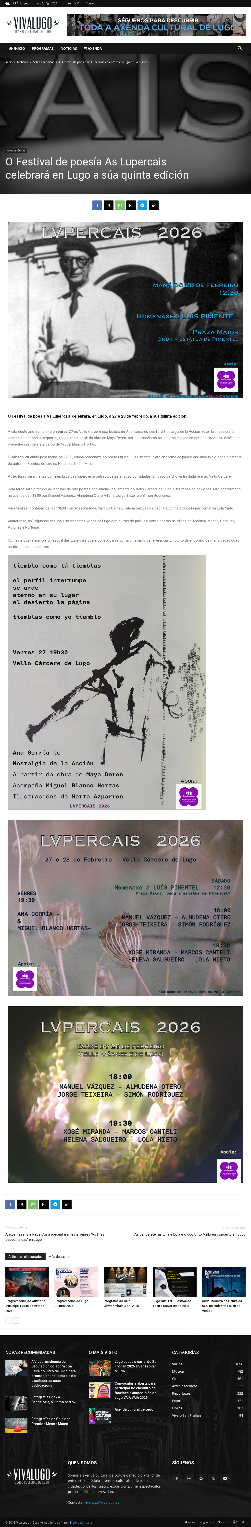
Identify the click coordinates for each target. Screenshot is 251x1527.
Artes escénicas (43, 62)
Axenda (94, 48)
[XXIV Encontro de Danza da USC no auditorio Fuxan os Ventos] (224, 1282)
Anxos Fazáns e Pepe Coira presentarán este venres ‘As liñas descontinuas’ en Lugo (54, 1237)
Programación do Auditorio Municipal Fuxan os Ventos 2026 (25, 1306)
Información (73, 3)
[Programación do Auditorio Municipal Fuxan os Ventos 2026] (27, 1282)
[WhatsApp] (120, 205)
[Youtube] (225, 1478)
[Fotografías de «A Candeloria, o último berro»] (16, 1403)
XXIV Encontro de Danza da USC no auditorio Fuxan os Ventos (222, 1306)
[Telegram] (142, 205)
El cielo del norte (81, 1522)
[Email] (131, 205)
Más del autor (59, 1257)
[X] (108, 205)
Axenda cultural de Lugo (134, 1409)
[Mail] (201, 1478)
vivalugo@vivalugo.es (101, 1502)
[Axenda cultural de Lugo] (100, 1416)
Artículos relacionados (25, 1257)
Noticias (69, 48)
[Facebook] (97, 205)
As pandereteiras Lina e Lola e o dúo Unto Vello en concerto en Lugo (190, 1234)
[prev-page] (8, 1320)
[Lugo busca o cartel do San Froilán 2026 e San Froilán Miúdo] (100, 1368)
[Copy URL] (154, 205)
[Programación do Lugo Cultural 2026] (76, 1282)
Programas (43, 48)
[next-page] (16, 1320)
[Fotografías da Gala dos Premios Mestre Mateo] (16, 1425)
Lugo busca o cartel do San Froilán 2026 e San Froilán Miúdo (136, 1366)
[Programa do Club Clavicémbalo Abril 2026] (125, 1282)
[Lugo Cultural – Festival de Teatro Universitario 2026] (174, 1282)
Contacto (91, 3)
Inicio (19, 48)
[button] (240, 49)
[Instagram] (189, 1478)
